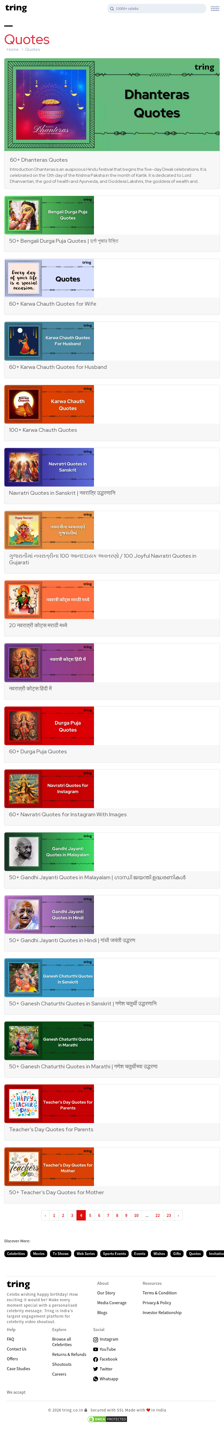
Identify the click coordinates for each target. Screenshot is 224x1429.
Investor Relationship (162, 1312)
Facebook (107, 1359)
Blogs (102, 1312)
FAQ (10, 1339)
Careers (59, 1374)
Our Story (106, 1292)
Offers (12, 1358)
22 (157, 1215)
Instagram (108, 1339)
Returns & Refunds (69, 1354)
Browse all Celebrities (62, 1341)
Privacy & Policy (157, 1302)
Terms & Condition (160, 1292)
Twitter (105, 1369)
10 (136, 1215)
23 (169, 1215)
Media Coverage (111, 1302)
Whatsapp (108, 1378)
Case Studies (18, 1368)
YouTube (107, 1349)
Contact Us (16, 1349)
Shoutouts (62, 1364)
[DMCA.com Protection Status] (107, 1419)
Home (13, 49)
